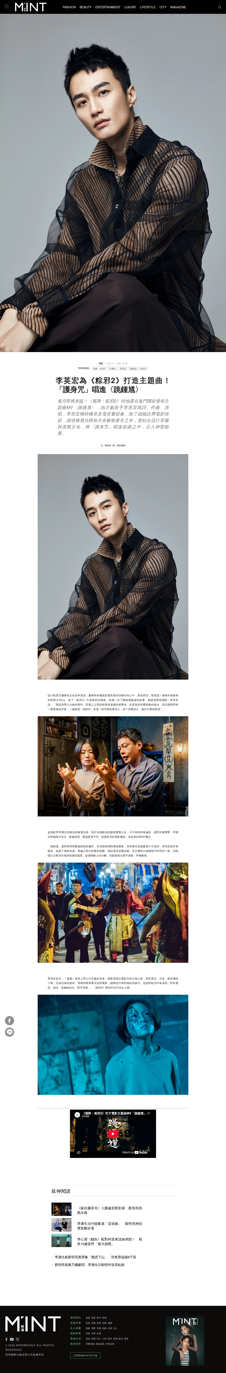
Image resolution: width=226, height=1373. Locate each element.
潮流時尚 (75, 1317)
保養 (93, 1323)
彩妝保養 (75, 1323)
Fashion (69, 7)
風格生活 (75, 1338)
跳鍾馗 (133, 368)
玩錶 (88, 1333)
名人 (115, 1328)
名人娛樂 (75, 1328)
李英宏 (123, 368)
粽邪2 (143, 368)
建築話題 (100, 1344)
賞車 (126, 1338)
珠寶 (93, 1333)
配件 (99, 1318)
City (163, 7)
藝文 (121, 1338)
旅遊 (93, 1338)
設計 (99, 1338)
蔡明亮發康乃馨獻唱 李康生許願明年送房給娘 (90, 1264)
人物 (104, 1338)
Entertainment (107, 7)
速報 (88, 1318)
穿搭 (93, 1318)
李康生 (112, 368)
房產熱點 (90, 1344)
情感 (115, 1338)
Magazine (178, 7)
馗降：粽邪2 (99, 368)
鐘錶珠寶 (75, 1333)
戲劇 (88, 1328)
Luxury (130, 7)
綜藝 (104, 1328)
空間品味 (110, 1344)
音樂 (99, 1328)
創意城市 (75, 1343)
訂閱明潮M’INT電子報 (85, 1355)
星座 (110, 1338)
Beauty (85, 7)
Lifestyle (147, 7)
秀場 (104, 1318)
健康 (110, 1323)
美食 (88, 1338)
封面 (110, 1328)
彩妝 (88, 1323)
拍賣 (99, 1333)
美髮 (104, 1323)
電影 (93, 1328)
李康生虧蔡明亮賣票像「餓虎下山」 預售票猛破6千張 (95, 1257)
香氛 (99, 1323)
